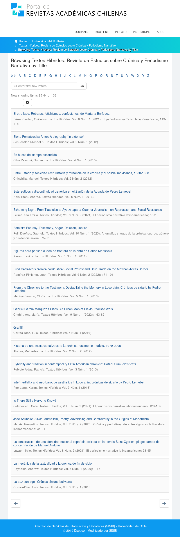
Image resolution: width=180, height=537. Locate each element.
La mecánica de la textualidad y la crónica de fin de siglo (52, 463)
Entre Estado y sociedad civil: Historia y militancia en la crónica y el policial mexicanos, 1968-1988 (81, 173)
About (161, 32)
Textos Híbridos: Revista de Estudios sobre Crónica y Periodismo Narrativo (67, 45)
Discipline (102, 32)
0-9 (13, 75)
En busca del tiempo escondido (35, 154)
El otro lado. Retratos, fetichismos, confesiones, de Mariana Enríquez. (61, 113)
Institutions (141, 32)
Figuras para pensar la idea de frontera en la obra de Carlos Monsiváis (62, 251)
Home (23, 41)
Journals (81, 32)
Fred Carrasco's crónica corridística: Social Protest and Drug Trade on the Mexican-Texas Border (80, 269)
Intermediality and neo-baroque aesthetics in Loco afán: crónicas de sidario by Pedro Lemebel (78, 382)
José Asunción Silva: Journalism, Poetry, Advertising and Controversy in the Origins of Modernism (81, 419)
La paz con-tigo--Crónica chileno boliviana (42, 481)
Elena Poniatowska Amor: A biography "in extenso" (48, 136)
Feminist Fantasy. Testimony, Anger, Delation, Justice (50, 228)
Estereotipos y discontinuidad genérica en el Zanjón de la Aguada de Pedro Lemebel (72, 191)
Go (82, 86)
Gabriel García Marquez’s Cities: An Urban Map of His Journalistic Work (63, 309)
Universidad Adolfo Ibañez (49, 41)
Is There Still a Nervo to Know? (34, 400)
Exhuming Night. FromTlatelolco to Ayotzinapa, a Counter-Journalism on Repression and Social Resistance (87, 209)
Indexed (120, 32)
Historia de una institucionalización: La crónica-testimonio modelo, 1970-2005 (67, 345)
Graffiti (18, 327)
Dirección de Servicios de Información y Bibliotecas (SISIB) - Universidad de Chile (90, 526)
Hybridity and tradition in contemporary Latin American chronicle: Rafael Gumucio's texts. (75, 364)
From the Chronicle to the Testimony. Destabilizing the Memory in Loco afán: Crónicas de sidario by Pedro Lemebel (87, 289)
